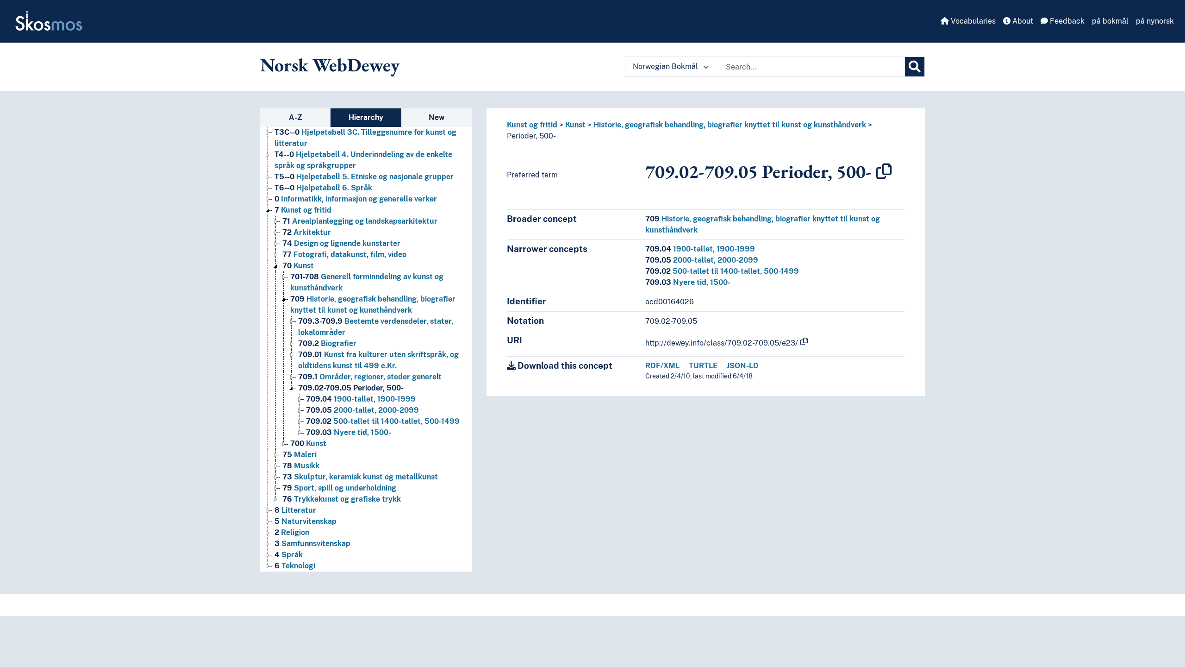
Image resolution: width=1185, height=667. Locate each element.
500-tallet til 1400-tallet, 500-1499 (383, 421)
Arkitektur (306, 232)
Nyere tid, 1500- (348, 432)
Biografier (327, 343)
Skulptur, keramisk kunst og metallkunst (360, 476)
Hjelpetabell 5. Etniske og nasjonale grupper (364, 176)
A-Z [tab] (295, 117)
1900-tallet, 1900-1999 (361, 399)
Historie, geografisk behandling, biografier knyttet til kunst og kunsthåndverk (729, 124)
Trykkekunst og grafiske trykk (341, 499)
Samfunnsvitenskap (312, 543)
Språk (288, 554)
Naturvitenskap (305, 521)
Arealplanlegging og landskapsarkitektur (359, 221)
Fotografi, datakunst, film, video (344, 254)
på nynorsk (1155, 21)
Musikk (300, 465)
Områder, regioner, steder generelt (370, 376)
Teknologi (294, 565)
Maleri (299, 454)
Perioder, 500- (351, 388)
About (1021, 21)
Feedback (1066, 21)
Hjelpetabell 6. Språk (323, 187)
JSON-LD (743, 365)
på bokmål (1110, 21)
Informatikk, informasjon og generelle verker (355, 199)
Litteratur (295, 510)
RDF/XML (662, 365)
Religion (291, 532)
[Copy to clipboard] (884, 171)
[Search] (914, 67)
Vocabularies (972, 21)
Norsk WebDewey (329, 65)
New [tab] (437, 117)
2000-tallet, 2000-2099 (362, 410)
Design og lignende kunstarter (341, 243)
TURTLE (703, 365)
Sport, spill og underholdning (339, 488)
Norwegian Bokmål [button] (666, 66)
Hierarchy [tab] (366, 117)
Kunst (298, 265)
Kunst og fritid (302, 210)
